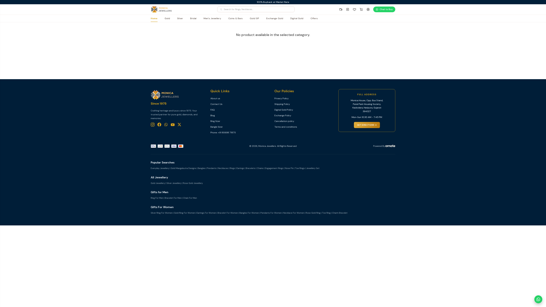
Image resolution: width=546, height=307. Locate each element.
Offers (314, 18)
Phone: (214, 132)
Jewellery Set (312, 168)
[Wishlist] (354, 9)
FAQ (212, 109)
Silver (180, 18)
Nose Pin (289, 168)
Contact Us (216, 104)
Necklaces (223, 168)
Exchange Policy (282, 115)
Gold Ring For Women (184, 212)
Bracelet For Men (173, 198)
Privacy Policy (281, 98)
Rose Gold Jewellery (193, 183)
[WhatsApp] (166, 124)
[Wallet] (341, 9)
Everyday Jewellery (160, 168)
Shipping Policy (282, 104)
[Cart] (361, 9)
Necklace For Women (293, 212)
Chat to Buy (386, 9)
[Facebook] (159, 124)
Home (154, 18)
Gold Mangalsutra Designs (183, 168)
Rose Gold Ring (313, 212)
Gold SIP (254, 18)
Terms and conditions (285, 126)
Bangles (201, 168)
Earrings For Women (206, 212)
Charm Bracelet (340, 212)
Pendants (211, 168)
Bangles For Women (249, 212)
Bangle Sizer (216, 126)
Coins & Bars (235, 18)
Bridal (193, 18)
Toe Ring (326, 212)
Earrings (240, 168)
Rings (232, 168)
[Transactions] (347, 9)
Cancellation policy (284, 121)
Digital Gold (296, 18)
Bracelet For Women (228, 212)
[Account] (368, 9)
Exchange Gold (274, 18)
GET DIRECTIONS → (367, 125)
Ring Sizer (215, 121)
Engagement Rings (274, 168)
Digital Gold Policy (283, 109)
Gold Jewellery (158, 183)
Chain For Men (190, 198)
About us (215, 98)
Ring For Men (157, 198)
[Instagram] (153, 124)
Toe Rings (300, 168)
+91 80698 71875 (227, 132)
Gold (167, 18)
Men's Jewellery (212, 18)
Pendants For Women (271, 212)
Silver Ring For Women (161, 212)
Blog (212, 115)
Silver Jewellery (174, 183)
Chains (260, 168)
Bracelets (250, 168)
